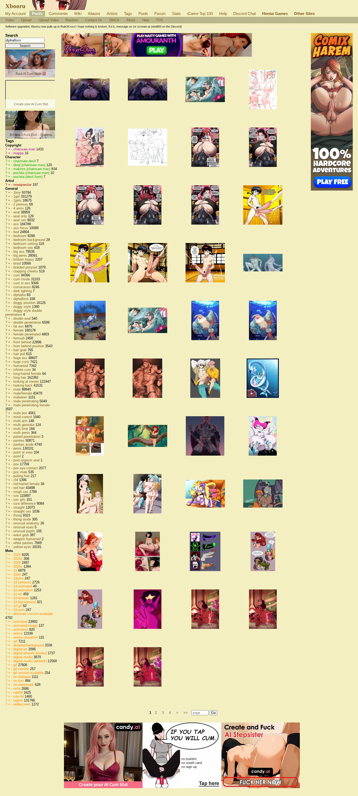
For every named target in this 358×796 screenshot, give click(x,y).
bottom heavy (24, 259)
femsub (19, 338)
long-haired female (27, 374)
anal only (20, 216)
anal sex (20, 220)
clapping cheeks (26, 271)
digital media (23, 657)
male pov (20, 413)
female (19, 330)
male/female (23, 393)
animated (20, 622)
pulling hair (22, 476)
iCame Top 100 (200, 13)
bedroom (20, 236)
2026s (18, 566)
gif (15, 665)
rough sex (21, 492)
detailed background (29, 645)
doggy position (24, 303)
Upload (26, 20)
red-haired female (27, 484)
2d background (25, 602)
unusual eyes (24, 527)
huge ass (20, 358)
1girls (18, 200)
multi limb (21, 429)
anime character (26, 637)
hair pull (19, 354)
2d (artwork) (22, 582)
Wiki (78, 13)
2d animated (23, 586)
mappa (19, 153)
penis (18, 448)
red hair (19, 488)
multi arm (21, 421)
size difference (25, 503)
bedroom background (29, 240)
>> (185, 713)
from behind (22, 342)
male (17, 389)
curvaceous (22, 287)
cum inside (22, 279)
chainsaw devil (25, 161)
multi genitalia (24, 425)
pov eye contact (26, 468)
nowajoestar (22, 185)
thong (18, 515)
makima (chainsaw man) (32, 169)
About (130, 20)
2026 (17, 563)
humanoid (21, 366)
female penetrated (27, 334)
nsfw (17, 688)
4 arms (19, 208)
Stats (176, 13)
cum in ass (22, 283)
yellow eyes (22, 547)
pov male (20, 472)
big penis (20, 255)
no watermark (24, 685)
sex (16, 496)
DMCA (114, 20)
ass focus (21, 228)
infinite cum (22, 370)
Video (9, 20)
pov (16, 464)
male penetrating (26, 401)
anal (17, 212)
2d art (18, 594)
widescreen (22, 704)
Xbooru (15, 6)
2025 (17, 555)
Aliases (94, 13)
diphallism (21, 299)
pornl (17, 456)
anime (18, 633)
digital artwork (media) (30, 653)
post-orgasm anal (27, 460)
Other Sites (304, 13)
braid (17, 263)
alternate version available (33, 614)
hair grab (20, 350)
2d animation (23, 590)
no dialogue (22, 677)
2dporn (19, 578)
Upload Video (49, 20)
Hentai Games (275, 13)
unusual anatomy (26, 523)
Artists (112, 13)
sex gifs (19, 500)
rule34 (18, 692)
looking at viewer (26, 381)
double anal (22, 318)
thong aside (22, 519)
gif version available (29, 673)
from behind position (29, 346)
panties (19, 440)
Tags (128, 13)
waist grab (21, 535)
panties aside (24, 444)
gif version (21, 669)
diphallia (20, 295)
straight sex (22, 511)
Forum (160, 13)
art (15, 641)
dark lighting (23, 291)
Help (223, 13)
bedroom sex (23, 248)
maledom (20, 397)
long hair (20, 377)
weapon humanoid (27, 539)
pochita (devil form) (28, 177)
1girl (17, 196)
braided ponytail (25, 267)
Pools (143, 13)
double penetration (27, 322)
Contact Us (93, 20)
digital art (20, 649)
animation (21, 629)
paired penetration (27, 437)
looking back (23, 385)
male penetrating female (31, 405)
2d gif (18, 606)
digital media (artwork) (30, 661)
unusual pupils (24, 531)
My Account (15, 13)
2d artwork (21, 598)
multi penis (22, 433)
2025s (18, 559)
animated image (26, 626)
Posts (37, 13)
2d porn (19, 610)
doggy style (22, 307)
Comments (58, 13)
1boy (17, 192)
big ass (19, 252)
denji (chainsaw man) (29, 165)
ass (16, 224)
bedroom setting (26, 244)
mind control (23, 417)
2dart (17, 574)
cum (17, 275)
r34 (16, 480)
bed (16, 232)
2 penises (21, 204)
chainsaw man (24, 149)
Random (72, 20)
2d (15, 570)
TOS (159, 20)
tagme (18, 700)
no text (19, 681)
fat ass (19, 326)
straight (19, 507)
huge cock (21, 362)
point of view (23, 452)
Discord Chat (244, 13)
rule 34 (19, 696)
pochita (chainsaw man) (31, 173)
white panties (23, 543)
